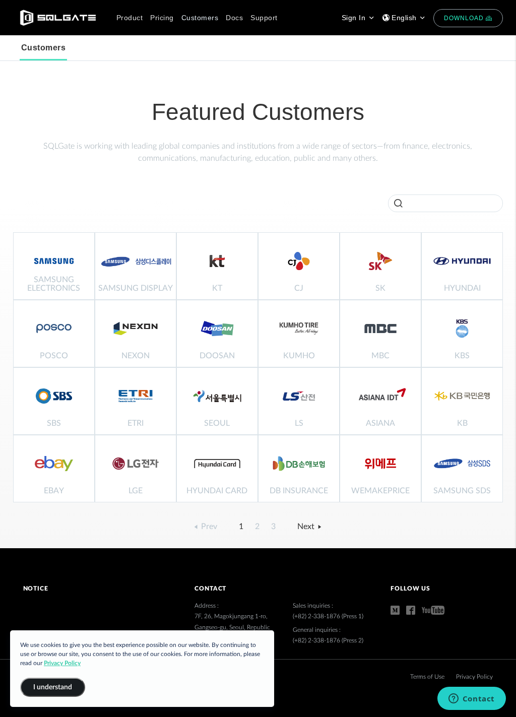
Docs (234, 18)
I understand (52, 687)
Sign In (355, 18)
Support (264, 18)
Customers (200, 18)
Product (129, 18)
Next (306, 527)
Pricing (162, 18)
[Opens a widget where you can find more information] (471, 699)
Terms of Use (428, 677)
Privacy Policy (474, 677)
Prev (208, 527)
